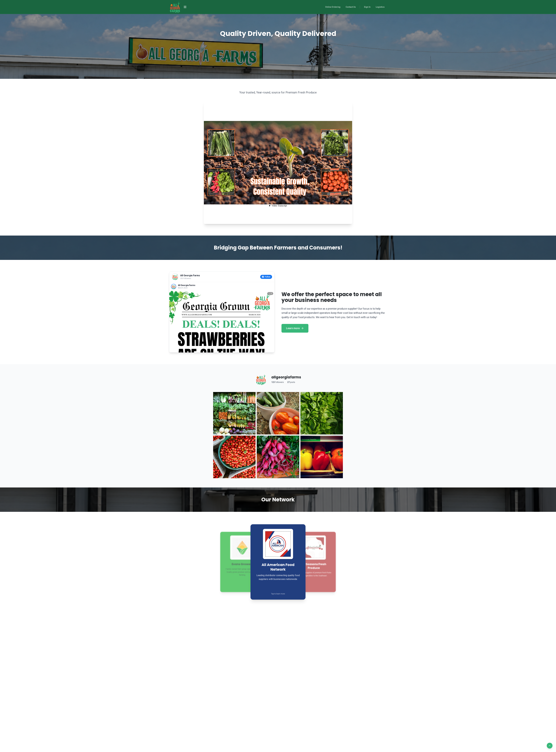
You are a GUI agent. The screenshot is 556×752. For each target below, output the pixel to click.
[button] (278, 562)
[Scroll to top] (550, 746)
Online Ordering (332, 7)
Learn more (293, 328)
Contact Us (351, 7)
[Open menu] (185, 7)
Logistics (380, 7)
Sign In (367, 7)
